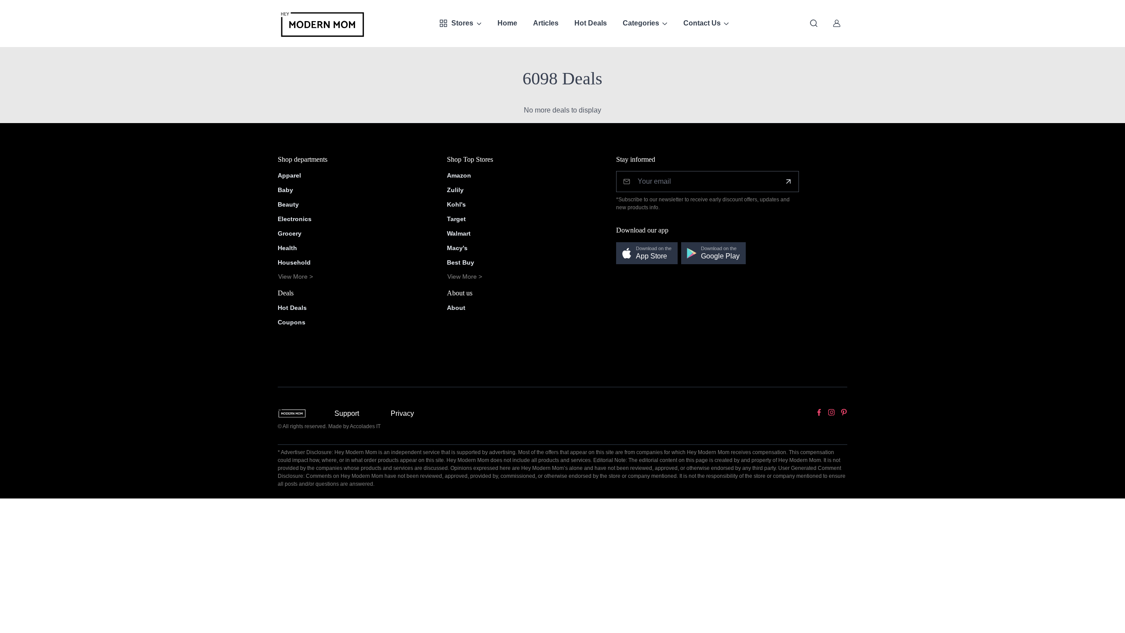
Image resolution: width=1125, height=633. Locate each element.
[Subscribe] (788, 181)
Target (456, 218)
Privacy (402, 413)
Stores (462, 23)
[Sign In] (836, 23)
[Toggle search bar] (813, 23)
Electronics (295, 218)
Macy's (457, 247)
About (456, 307)
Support (346, 413)
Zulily (455, 189)
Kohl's (456, 204)
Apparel (289, 175)
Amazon (459, 175)
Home (507, 23)
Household (294, 262)
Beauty (288, 204)
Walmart (459, 233)
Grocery (289, 233)
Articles (546, 23)
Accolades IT (365, 426)
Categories (641, 23)
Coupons (291, 322)
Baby (285, 189)
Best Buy (460, 262)
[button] (647, 253)
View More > (295, 276)
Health (287, 247)
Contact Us (702, 23)
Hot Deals (590, 23)
